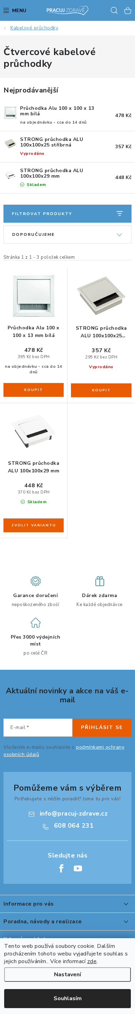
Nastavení (67, 974)
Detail (33, 525)
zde (92, 961)
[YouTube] (78, 868)
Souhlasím (68, 998)
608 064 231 (74, 825)
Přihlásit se (102, 727)
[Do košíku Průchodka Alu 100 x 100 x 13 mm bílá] (33, 390)
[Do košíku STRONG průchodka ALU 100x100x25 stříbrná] (101, 390)
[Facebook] (61, 868)
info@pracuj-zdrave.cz (74, 813)
